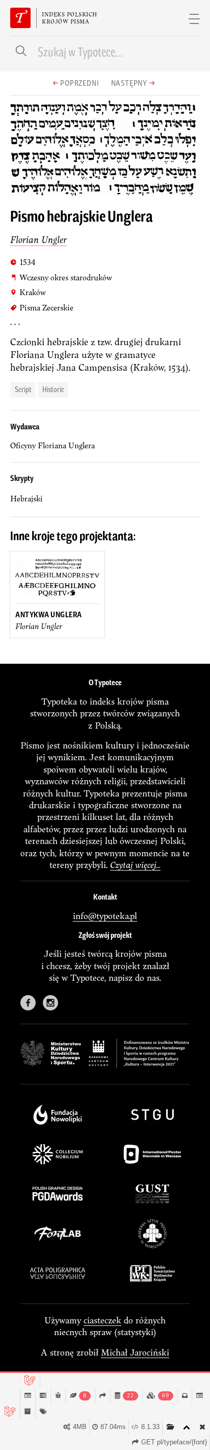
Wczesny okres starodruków (61, 277)
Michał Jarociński (135, 1352)
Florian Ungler (38, 240)
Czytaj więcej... (135, 864)
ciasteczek (102, 1320)
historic (53, 388)
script (23, 388)
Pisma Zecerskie (41, 307)
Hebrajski (26, 498)
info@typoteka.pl (105, 915)
